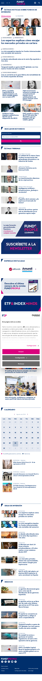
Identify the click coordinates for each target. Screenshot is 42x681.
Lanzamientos (7, 64)
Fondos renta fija (8, 56)
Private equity (19, 37)
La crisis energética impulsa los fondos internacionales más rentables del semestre (21, 52)
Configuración (31, 345)
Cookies (3, 670)
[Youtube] (12, 661)
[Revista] (21, 286)
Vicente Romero (23, 176)
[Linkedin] (9, 661)
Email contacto (4, 666)
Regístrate (17, 668)
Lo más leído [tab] (19, 16)
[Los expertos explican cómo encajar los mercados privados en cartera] (21, 26)
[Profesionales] (21, 303)
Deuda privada (7, 37)
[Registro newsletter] (21, 246)
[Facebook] (2, 661)
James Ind (21, 197)
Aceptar (21, 351)
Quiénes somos (4, 668)
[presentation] (36, 269)
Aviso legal (30, 670)
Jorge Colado (22, 208)
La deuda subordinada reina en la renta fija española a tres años (21, 60)
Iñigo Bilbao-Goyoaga (24, 154)
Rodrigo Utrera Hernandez (25, 187)
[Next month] (27, 414)
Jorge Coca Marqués (24, 166)
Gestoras (23, 460)
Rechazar (21, 364)
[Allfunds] (14, 269)
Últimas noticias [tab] (6, 16)
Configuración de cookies (20, 670)
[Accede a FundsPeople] (35, 3)
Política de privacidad (33, 668)
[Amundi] (27, 269)
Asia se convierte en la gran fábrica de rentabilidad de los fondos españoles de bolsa (20, 76)
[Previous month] (14, 414)
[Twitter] (5, 661)
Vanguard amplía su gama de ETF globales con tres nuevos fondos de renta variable (19, 68)
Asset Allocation (8, 49)
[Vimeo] (15, 661)
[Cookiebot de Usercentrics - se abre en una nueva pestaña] (31, 315)
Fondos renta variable (9, 72)
